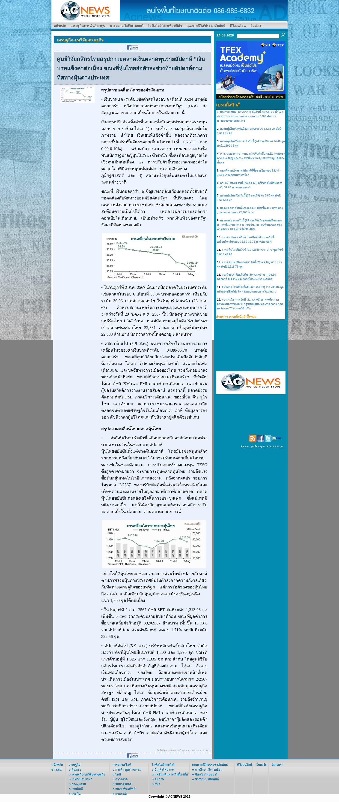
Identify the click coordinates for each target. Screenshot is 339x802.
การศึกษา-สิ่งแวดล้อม (209, 769)
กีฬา (157, 784)
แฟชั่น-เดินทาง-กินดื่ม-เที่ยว (172, 774)
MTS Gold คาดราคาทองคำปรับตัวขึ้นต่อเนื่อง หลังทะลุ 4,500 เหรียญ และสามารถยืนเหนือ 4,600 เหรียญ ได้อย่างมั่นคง (251, 158)
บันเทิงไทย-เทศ (164, 769)
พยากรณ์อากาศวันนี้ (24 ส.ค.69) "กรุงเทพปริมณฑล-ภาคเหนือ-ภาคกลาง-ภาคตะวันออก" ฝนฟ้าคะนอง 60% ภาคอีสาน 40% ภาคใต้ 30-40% (249, 225)
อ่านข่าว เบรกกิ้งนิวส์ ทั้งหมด (236, 317)
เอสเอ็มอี (77, 789)
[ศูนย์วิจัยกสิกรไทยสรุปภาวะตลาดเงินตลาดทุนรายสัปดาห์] (77, 94)
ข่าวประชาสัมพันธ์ (207, 779)
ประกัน (75, 794)
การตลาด (121, 779)
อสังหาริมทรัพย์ (125, 789)
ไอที (118, 774)
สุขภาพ (159, 779)
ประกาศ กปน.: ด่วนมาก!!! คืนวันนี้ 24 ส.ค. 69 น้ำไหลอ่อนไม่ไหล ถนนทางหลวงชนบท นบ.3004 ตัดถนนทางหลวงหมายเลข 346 (250, 116)
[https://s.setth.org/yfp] (250, 69)
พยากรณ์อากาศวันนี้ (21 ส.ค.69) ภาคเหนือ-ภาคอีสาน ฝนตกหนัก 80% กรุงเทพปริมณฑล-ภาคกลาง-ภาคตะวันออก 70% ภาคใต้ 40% (250, 304)
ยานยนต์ (121, 794)
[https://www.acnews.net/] (204, 10)
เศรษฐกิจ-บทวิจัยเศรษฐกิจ (88, 774)
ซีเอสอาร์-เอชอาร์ (206, 774)
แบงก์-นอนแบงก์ (81, 779)
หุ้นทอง (76, 769)
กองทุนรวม (78, 784)
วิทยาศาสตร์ (123, 784)
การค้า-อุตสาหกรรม (128, 769)
